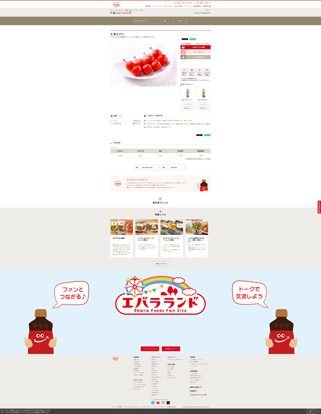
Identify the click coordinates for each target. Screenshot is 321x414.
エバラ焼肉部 (170, 369)
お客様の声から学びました (196, 375)
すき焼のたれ (155, 386)
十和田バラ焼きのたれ (157, 377)
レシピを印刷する (198, 57)
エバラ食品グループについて (196, 359)
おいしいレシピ (167, 6)
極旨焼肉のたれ (155, 364)
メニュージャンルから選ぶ (140, 384)
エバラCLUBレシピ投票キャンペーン (175, 359)
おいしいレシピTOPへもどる (202, 13)
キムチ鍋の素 (155, 384)
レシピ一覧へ (187, 104)
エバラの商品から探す (139, 386)
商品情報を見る (187, 108)
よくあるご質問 (193, 373)
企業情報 (205, 6)
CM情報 (169, 373)
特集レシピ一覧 (160, 264)
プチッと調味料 (137, 366)
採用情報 (176, 3)
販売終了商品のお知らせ (195, 378)
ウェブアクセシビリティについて (131, 407)
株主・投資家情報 (194, 361)
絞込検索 (180, 20)
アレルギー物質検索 (194, 380)
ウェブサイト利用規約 (32, 412)
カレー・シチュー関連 (139, 373)
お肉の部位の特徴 (147, 167)
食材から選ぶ (137, 389)
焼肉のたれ (136, 359)
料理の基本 (174, 167)
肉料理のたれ (137, 361)
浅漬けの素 (154, 379)
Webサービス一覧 (171, 378)
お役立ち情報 (178, 6)
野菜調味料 (136, 370)
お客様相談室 (197, 6)
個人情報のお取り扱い (171, 407)
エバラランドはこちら (150, 349)
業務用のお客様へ (186, 3)
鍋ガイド (169, 371)
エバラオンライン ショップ (197, 395)
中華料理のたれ (137, 364)
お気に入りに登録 (199, 47)
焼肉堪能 (154, 366)
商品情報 (148, 6)
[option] (121, 238)
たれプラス (154, 375)
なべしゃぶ (154, 388)
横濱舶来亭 (154, 395)
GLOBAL (195, 3)
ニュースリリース (194, 366)
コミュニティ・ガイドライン (159, 407)
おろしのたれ (155, 370)
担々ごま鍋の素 (155, 390)
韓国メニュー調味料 (138, 375)
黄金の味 (154, 359)
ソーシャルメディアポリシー (145, 407)
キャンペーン (187, 6)
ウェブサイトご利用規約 (117, 407)
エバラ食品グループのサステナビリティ (199, 364)
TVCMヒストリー (171, 375)
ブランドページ (157, 6)
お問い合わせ (193, 382)
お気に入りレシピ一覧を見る (202, 43)
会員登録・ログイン (171, 349)
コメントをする (198, 52)
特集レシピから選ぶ (138, 382)
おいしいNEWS (170, 367)
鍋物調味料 (136, 368)
